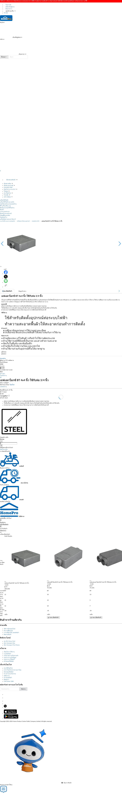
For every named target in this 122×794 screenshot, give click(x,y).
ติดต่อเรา (6, 679)
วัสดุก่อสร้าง (3, 217)
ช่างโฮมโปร (7, 193)
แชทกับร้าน (3, 375)
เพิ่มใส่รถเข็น (4, 449)
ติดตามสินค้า (7, 634)
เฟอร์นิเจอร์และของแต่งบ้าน (8, 204)
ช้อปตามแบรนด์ (8, 185)
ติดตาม (23, 689)
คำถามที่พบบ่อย (8, 630)
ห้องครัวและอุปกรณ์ (6, 213)
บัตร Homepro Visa (9, 643)
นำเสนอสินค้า (8, 677)
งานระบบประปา (5, 211)
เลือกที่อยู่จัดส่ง (16, 37)
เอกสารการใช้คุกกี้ (9, 659)
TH (5, 13)
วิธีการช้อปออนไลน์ (9, 628)
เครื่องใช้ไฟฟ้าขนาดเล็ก (7, 202)
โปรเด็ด (6, 195)
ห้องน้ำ (2, 209)
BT (1, 377)
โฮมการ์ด (8, 5)
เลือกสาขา (21, 54)
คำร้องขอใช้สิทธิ (9, 661)
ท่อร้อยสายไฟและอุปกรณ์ (23, 221)
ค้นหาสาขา (8, 9)
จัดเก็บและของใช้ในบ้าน (7, 207)
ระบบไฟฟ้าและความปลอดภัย (7, 221)
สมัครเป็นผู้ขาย (9, 7)
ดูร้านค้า (2, 373)
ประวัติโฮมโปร (8, 668)
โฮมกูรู (6, 191)
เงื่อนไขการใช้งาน (9, 652)
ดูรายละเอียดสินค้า (53, 617)
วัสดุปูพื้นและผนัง (5, 215)
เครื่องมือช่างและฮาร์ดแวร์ (8, 219)
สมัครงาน (7, 675)
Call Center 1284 (9, 681)
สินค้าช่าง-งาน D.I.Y (10, 189)
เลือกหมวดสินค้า (11, 179)
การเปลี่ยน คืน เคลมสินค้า (11, 632)
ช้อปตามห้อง (7, 183)
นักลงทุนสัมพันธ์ (8, 672)
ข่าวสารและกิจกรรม (10, 673)
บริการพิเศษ (7, 197)
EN (7, 13)
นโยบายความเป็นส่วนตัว (11, 655)
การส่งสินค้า (7, 653)
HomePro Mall (8, 187)
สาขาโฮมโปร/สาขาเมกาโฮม (12, 670)
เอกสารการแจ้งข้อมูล (10, 657)
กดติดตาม (11, 360)
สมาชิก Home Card (9, 641)
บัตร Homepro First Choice (12, 645)
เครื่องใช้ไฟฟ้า (4, 200)
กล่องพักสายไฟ (35, 221)
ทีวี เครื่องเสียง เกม (5, 206)
